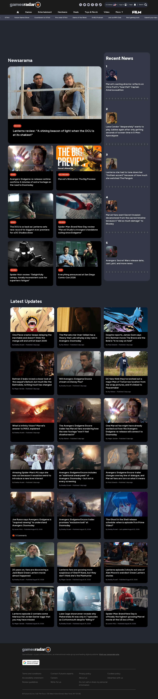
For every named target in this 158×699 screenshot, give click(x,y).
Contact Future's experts (62, 673)
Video (106, 12)
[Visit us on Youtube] (88, 4)
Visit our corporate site (109, 654)
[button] (143, 4)
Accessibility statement (32, 678)
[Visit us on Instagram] (96, 4)
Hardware (62, 12)
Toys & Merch (91, 12)
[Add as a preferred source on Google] (31, 662)
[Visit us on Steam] (100, 4)
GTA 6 (7, 17)
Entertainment (45, 12)
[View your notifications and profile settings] (134, 4)
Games (28, 12)
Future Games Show (22, 17)
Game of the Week (80, 17)
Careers (54, 678)
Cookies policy (113, 673)
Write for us (56, 682)
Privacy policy (85, 673)
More (118, 12)
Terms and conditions (31, 673)
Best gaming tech (132, 17)
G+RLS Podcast (97, 17)
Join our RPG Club (114, 17)
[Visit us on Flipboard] (84, 4)
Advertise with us (115, 678)
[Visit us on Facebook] (92, 4)
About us (83, 678)
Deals (76, 12)
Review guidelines (30, 682)
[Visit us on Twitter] (80, 4)
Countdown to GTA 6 (42, 17)
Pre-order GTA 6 (61, 17)
